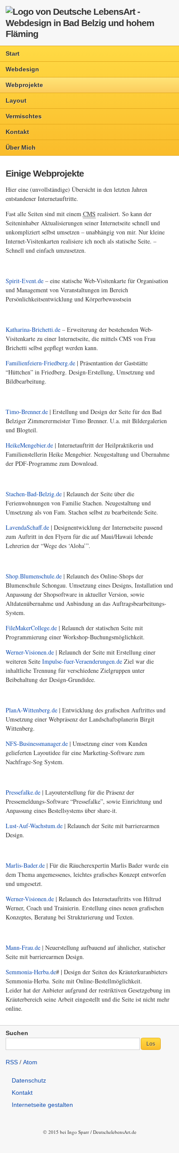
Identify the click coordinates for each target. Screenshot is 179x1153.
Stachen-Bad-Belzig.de (34, 494)
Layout (16, 100)
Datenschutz (29, 1080)
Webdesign (22, 69)
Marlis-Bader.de (25, 865)
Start (13, 53)
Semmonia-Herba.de (31, 972)
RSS (12, 1062)
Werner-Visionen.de (30, 652)
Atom (30, 1062)
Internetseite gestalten (42, 1104)
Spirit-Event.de (24, 281)
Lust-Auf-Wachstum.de (34, 826)
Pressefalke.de (23, 792)
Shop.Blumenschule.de (34, 576)
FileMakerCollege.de (31, 628)
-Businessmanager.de (37, 743)
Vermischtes (24, 116)
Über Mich (21, 147)
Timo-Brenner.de (27, 412)
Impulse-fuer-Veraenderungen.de (82, 661)
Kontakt (17, 131)
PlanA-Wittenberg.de (31, 710)
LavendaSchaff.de (27, 527)
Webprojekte (24, 84)
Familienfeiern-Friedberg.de (40, 363)
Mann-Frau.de (23, 947)
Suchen (17, 1032)
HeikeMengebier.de (29, 445)
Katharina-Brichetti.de (33, 329)
